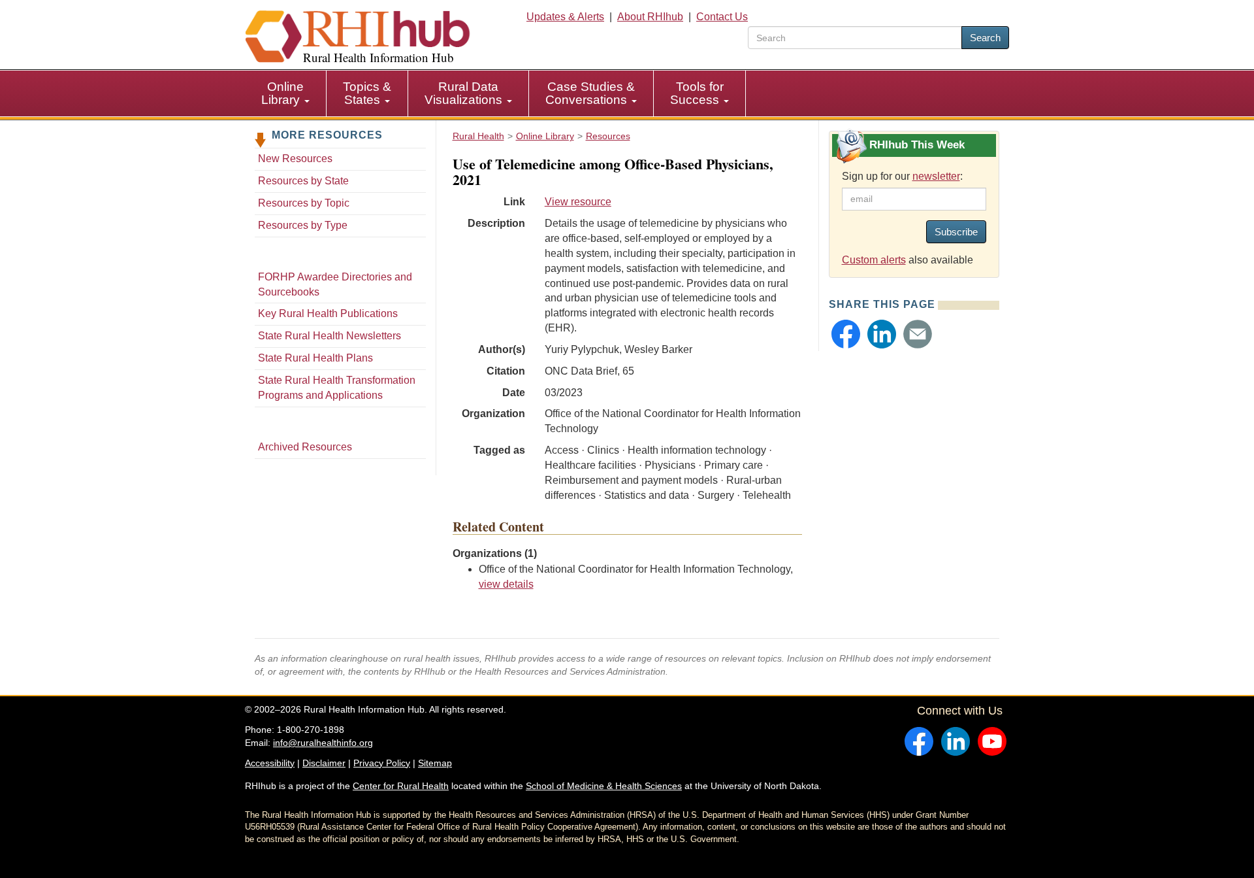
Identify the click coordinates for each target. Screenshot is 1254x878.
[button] (846, 334)
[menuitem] (286, 93)
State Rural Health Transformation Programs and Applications (336, 388)
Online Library (282, 93)
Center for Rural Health (401, 786)
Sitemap (435, 763)
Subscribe (956, 231)
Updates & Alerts (565, 16)
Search (985, 37)
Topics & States (367, 93)
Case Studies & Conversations (590, 93)
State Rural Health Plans (315, 357)
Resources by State (303, 180)
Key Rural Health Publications (328, 313)
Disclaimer (324, 763)
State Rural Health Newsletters (329, 335)
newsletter (936, 176)
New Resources (295, 158)
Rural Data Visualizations (465, 93)
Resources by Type (302, 225)
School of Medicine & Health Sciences (604, 786)
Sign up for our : (902, 176)
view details (506, 584)
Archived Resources (305, 446)
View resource (578, 201)
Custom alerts (874, 259)
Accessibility (270, 763)
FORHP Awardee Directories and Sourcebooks (335, 284)
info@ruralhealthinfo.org (323, 742)
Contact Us (722, 16)
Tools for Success (697, 93)
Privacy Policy (381, 763)
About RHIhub (650, 16)
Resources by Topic (303, 203)
